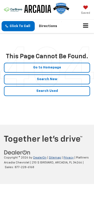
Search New (47, 79)
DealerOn (39, 157)
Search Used (47, 91)
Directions (48, 26)
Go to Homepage (47, 67)
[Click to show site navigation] (86, 26)
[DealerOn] (17, 152)
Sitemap (55, 157)
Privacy (68, 157)
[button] (18, 26)
